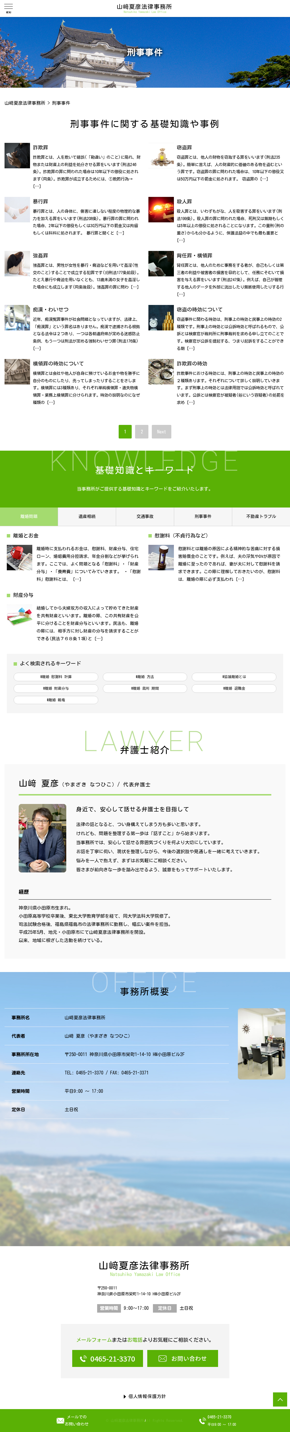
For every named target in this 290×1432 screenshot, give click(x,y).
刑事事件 (203, 516)
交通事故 (145, 516)
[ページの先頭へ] (280, 1399)
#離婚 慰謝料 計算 (56, 677)
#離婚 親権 (56, 700)
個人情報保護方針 (147, 1396)
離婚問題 (28, 516)
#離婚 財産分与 (56, 688)
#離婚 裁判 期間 (145, 688)
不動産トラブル (261, 516)
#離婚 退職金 (234, 688)
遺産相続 (86, 516)
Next (161, 431)
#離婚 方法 (145, 677)
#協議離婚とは (234, 677)
